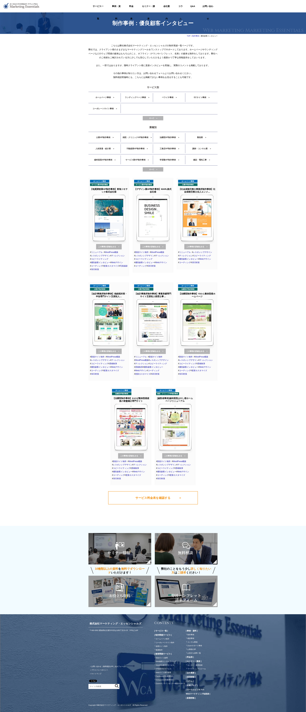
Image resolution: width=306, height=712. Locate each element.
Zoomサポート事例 (194, 646)
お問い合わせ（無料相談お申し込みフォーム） (108, 666)
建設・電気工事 (200, 160)
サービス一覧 (98, 8)
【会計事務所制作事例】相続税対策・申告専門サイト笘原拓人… (109, 295)
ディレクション (118, 256)
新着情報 (191, 698)
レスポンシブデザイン (100, 256)
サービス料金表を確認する (153, 497)
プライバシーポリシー (99, 670)
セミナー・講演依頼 (194, 665)
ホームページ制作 (162, 639)
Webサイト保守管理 (163, 672)
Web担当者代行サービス (165, 665)
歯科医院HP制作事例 (103, 160)
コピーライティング (99, 259)
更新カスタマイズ (111, 266)
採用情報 (191, 677)
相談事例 (190, 638)
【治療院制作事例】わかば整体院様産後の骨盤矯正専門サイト (131, 399)
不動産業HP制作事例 (135, 149)
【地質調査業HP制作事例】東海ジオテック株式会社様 (109, 190)
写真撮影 (124, 266)
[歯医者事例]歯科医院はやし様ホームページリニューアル (175, 399)
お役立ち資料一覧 (194, 653)
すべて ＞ (153, 118)
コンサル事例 (192, 642)
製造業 (200, 137)
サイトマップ (96, 674)
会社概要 (191, 673)
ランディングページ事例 (135, 97)
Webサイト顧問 (162, 658)
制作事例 (190, 635)
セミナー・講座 (148, 8)
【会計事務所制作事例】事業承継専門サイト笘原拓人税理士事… (153, 295)
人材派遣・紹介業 (103, 149)
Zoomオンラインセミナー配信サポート (170, 683)
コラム (180, 8)
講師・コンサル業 (200, 149)
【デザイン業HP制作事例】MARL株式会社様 (153, 190)
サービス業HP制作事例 (135, 160)
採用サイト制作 (162, 646)
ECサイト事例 (200, 97)
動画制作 (159, 650)
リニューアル (97, 252)
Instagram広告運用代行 (165, 680)
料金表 (131, 8)
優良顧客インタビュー (100, 262)
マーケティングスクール (196, 669)
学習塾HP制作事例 (168, 160)
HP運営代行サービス (164, 669)
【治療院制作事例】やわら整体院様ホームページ (197, 295)
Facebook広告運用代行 (164, 676)
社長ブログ (192, 685)
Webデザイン (117, 262)
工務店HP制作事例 (168, 149)
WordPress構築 (111, 252)
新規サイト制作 (142, 252)
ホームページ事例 (103, 97)
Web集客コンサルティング (166, 661)
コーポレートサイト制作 (165, 642)
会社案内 (166, 8)
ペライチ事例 (167, 97)
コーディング (97, 266)
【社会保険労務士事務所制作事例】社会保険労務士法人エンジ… (197, 190)
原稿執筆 (113, 364)
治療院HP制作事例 (168, 137)
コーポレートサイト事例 (103, 109)
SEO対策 (95, 269)
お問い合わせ (207, 8)
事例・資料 (116, 8)
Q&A (192, 6)
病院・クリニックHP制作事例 (135, 137)
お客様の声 (191, 649)
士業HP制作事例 (103, 137)
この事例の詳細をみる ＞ (109, 247)
